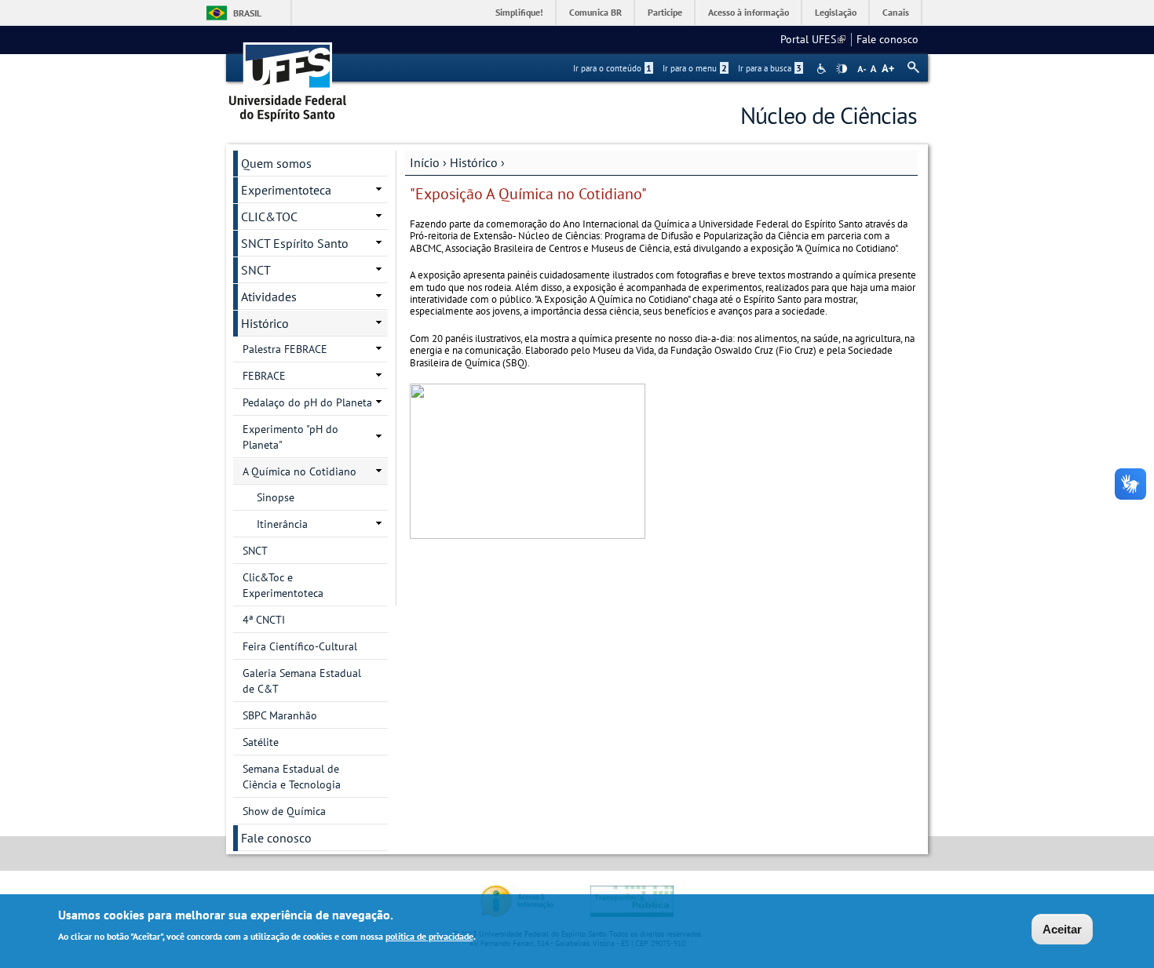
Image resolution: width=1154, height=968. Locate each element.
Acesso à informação (748, 12)
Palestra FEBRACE (285, 349)
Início (425, 162)
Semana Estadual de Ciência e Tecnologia (292, 777)
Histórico (474, 162)
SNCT (256, 270)
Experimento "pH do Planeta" (290, 437)
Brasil (247, 13)
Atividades (269, 296)
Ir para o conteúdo (612, 68)
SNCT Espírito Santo (295, 243)
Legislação (835, 12)
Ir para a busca (770, 68)
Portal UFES (812, 39)
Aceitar (1062, 929)
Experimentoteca (286, 190)
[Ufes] (288, 76)
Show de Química (284, 811)
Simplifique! (519, 12)
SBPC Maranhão (280, 715)
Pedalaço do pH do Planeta (307, 402)
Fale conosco (887, 39)
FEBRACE (264, 376)
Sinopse (275, 497)
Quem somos (276, 163)
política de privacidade (429, 935)
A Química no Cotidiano (299, 471)
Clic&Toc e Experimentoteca (283, 585)
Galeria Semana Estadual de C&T (302, 681)
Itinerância (282, 524)
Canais (895, 12)
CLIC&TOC (269, 216)
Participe (665, 12)
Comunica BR (595, 12)
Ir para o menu (695, 68)
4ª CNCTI (264, 620)
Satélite (261, 742)
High (841, 69)
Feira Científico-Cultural (300, 646)
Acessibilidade (823, 69)
